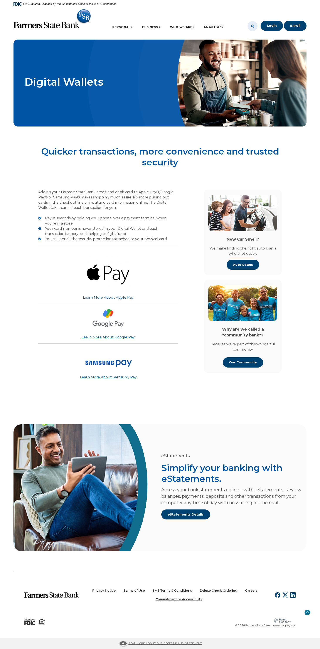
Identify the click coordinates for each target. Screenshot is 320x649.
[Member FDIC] (29, 622)
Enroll (295, 25)
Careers (251, 590)
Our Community (243, 362)
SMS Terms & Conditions (172, 590)
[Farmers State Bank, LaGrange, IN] (52, 20)
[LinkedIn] (293, 595)
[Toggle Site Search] (253, 26)
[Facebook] (277, 595)
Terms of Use (134, 590)
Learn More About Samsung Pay (108, 377)
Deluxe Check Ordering (218, 590)
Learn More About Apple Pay (108, 297)
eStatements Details (186, 514)
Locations (214, 26)
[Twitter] (285, 595)
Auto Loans (243, 265)
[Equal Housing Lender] (42, 622)
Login (272, 25)
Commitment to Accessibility (179, 599)
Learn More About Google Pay (108, 337)
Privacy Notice (104, 590)
